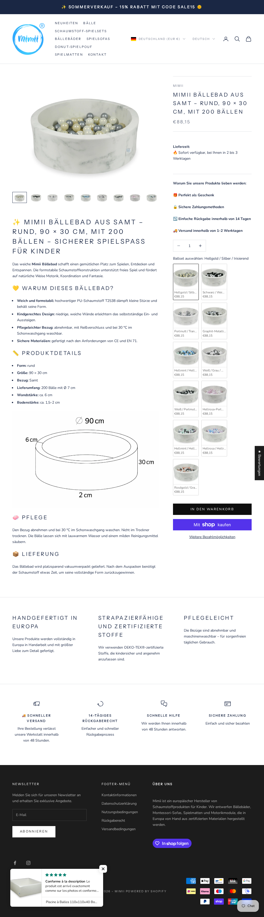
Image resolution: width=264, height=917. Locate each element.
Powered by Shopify (146, 891)
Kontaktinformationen (119, 795)
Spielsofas (98, 39)
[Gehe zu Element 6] (102, 197)
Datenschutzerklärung (119, 803)
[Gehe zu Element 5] (85, 197)
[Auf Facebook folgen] (15, 862)
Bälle (89, 23)
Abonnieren (34, 831)
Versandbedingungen (119, 829)
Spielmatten (69, 54)
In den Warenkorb (212, 509)
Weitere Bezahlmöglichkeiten (212, 536)
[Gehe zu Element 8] (135, 197)
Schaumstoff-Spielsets (81, 31)
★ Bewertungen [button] (259, 463)
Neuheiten (66, 23)
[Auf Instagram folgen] (28, 862)
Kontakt (97, 54)
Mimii (178, 86)
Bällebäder (68, 39)
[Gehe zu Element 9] (151, 197)
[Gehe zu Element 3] (52, 197)
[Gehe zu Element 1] (19, 197)
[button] (103, 869)
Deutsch (201, 39)
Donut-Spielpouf (73, 47)
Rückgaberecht (113, 820)
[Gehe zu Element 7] (118, 197)
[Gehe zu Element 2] (36, 197)
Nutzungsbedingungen (120, 812)
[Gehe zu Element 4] (69, 197)
